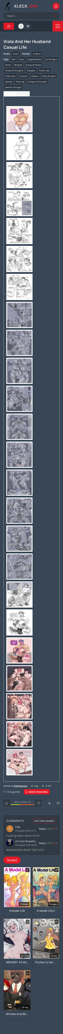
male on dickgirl (13, 87)
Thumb (10, 94)
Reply (42, 829)
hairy (21, 59)
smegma (31, 70)
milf (14, 59)
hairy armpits (49, 76)
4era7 (16, 53)
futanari (23, 76)
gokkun (35, 76)
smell (8, 64)
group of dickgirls (14, 70)
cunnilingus (51, 59)
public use (44, 70)
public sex (10, 76)
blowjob (18, 64)
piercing (20, 81)
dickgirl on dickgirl (37, 81)
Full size (23, 94)
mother (9, 81)
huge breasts (34, 59)
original (37, 53)
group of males (33, 64)
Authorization (55, 6)
